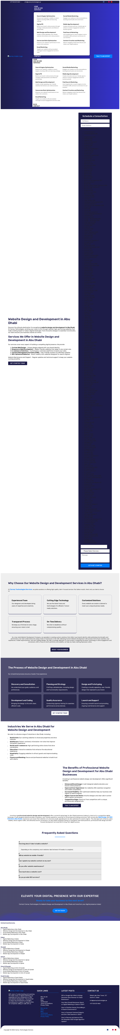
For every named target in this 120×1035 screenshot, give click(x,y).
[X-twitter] (106, 2)
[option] (95, 132)
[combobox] (94, 129)
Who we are (44, 997)
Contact (36, 106)
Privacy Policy (45, 1005)
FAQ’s (42, 1010)
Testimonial (44, 1013)
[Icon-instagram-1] (109, 2)
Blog (42, 1011)
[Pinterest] (111, 2)
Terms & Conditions (47, 1015)
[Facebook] (103, 2)
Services (36, 63)
